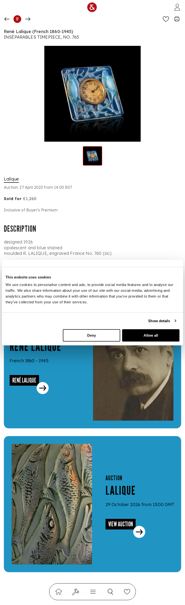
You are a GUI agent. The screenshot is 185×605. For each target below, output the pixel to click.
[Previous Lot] (7, 19)
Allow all (151, 335)
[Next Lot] (27, 19)
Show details (159, 321)
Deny (91, 335)
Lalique (11, 179)
